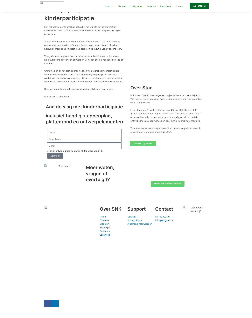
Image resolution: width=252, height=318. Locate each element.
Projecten (151, 6)
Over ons (109, 6)
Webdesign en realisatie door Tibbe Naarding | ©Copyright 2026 (116, 313)
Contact (179, 6)
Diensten (122, 6)
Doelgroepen (136, 6)
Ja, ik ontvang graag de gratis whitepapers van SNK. (76, 151)
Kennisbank (165, 6)
